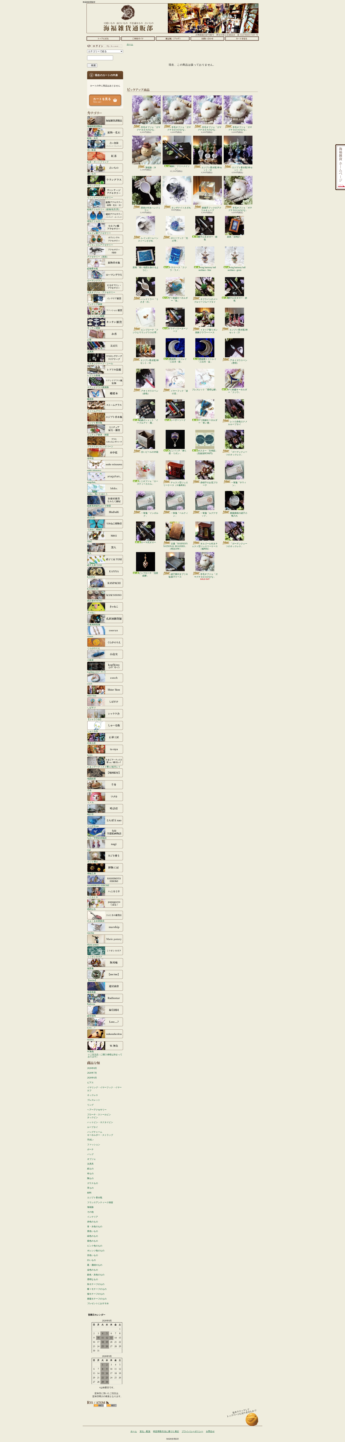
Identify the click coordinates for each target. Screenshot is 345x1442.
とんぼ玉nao (93, 826)
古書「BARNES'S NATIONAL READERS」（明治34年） (175, 546)
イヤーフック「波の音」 (179, 392)
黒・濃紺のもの (94, 1265)
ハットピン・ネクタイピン (100, 1122)
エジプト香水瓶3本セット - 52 (211, 168)
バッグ (90, 1154)
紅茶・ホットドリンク (98, 162)
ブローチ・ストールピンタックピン (99, 1116)
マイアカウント (104, 46)
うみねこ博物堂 (94, 529)
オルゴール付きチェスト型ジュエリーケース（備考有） (205, 546)
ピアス (90, 1082)
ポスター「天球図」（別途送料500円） (206, 451)
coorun (90, 636)
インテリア (92, 1217)
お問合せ (207, 38)
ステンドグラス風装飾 (98, 387)
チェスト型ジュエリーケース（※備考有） (175, 483)
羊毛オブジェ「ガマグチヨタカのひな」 (148, 128)
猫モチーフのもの (95, 1294)
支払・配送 (145, 1431)
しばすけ (91, 707)
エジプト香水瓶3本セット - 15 (242, 168)
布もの (90, 1173)
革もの (90, 1188)
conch (89, 684)
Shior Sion (91, 695)
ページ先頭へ (252, 1421)
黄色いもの (92, 1231)
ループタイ (92, 1127)
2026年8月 (92, 1068)
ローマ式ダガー (148, 542)
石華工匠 (91, 743)
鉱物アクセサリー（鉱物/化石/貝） (104, 209)
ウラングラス (93, 185)
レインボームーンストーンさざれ (148, 239)
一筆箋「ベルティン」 (179, 514)
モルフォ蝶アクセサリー (99, 233)
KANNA (91, 577)
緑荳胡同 (91, 1016)
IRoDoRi (91, 517)
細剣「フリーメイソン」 (180, 167)
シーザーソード (178, 420)
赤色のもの (92, 1221)
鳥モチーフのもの (95, 1284)
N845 (89, 541)
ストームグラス (94, 411)
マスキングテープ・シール (100, 363)
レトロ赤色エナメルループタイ (237, 422)
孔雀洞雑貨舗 (93, 624)
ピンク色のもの (94, 1245)
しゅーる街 (92, 731)
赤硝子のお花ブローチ (209, 483)
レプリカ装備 (93, 375)
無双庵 (90, 968)
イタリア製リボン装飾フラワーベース (206, 331)
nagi (89, 850)
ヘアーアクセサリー (97, 1109)
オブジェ (91, 1159)
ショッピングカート (242, 38)
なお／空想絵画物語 (97, 838)
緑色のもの (92, 1236)
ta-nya (89, 755)
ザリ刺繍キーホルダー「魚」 (178, 299)
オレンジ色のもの (95, 1250)
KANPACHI (92, 589)
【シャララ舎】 (94, 719)
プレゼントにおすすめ (98, 1303)
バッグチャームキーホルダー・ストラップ (100, 1133)
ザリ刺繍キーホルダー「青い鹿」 (207, 421)
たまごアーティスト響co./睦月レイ (103, 767)
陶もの (90, 1178)
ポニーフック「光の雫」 (179, 239)
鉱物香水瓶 (92, 268)
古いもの (91, 174)
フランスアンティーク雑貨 (100, 1202)
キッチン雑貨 (93, 328)
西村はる (91, 909)
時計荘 (90, 814)
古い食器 (91, 150)
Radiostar (91, 1004)
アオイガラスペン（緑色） (149, 392)
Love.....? (91, 1028)
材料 (89, 1192)
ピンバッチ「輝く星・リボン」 (178, 451)
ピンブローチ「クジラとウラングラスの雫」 (145, 331)
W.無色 (90, 1051)
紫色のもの (92, 1241)
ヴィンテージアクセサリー (100, 197)
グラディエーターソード (178, 329)
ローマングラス (94, 280)
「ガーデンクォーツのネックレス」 (236, 453)
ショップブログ (172, 38)
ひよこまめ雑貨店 (95, 921)
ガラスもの (92, 1183)
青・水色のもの (94, 1226)
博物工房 (91, 873)
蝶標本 (90, 399)
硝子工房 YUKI (94, 565)
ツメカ (90, 802)
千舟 (89, 790)
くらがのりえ (93, 648)
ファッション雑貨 (95, 316)
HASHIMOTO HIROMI (98, 885)
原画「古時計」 (234, 237)
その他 (90, 1212)
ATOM (111, 1405)
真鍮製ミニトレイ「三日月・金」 (206, 360)
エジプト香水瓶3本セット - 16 (149, 361)
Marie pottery (93, 944)
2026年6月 (92, 1077)
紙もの (90, 1168)
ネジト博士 (92, 861)
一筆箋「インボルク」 (149, 514)
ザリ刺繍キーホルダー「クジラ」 (237, 390)
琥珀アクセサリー (95, 221)
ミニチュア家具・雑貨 (98, 434)
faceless (90, 1039)
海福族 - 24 (150, 167)
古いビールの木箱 (149, 452)
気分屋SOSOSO (94, 601)
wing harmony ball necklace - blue (207, 268)
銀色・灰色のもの (95, 1274)
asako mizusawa (94, 470)
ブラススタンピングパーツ (100, 446)
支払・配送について (138, 38)
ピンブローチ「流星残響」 (148, 574)
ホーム (103, 38)
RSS (99, 1405)
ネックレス (92, 1095)
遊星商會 (91, 992)
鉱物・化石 (92, 138)
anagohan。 (92, 482)
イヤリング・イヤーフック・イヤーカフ (104, 1089)
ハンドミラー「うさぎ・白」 (149, 300)
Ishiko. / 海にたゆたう (97, 494)
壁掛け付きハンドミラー (150, 209)
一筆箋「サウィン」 (238, 483)
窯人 (89, 553)
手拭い (90, 1139)
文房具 (90, 351)
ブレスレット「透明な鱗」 (205, 389)
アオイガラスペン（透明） (238, 361)
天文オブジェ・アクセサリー (101, 292)
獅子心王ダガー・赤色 (237, 299)
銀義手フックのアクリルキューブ (211, 209)
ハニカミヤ (92, 897)
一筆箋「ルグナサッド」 (209, 514)
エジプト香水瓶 (94, 423)
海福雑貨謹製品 (94, 126)
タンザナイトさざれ (181, 207)
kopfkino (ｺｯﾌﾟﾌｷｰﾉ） (97, 672)
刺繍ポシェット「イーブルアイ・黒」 (147, 421)
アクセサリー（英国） (98, 257)
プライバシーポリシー (192, 1431)
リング (90, 1105)
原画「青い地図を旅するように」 (145, 268)
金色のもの (92, 1270)
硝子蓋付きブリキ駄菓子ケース (178, 575)
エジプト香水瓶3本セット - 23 (238, 331)
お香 (89, 340)
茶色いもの (92, 1255)
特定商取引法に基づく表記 (166, 1431)
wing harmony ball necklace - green (236, 268)
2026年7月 (92, 1073)
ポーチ (90, 1149)
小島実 (90, 660)
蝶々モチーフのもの (97, 1289)
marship (90, 933)
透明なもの (92, 1279)
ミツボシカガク (94, 956)
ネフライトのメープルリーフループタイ (206, 300)
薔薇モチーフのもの (97, 1299)
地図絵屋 (91, 778)
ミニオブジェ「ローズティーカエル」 (147, 482)
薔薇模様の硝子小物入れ (238, 514)
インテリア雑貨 (94, 304)
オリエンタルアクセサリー (100, 245)
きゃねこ (91, 612)
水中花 (90, 458)
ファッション (93, 1144)
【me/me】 (92, 980)
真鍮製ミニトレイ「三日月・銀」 (177, 360)
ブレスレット (93, 1100)
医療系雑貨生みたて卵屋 (99, 506)
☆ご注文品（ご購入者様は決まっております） (105, 1055)
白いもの (91, 1260)
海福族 (90, 1207)
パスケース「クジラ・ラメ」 (178, 268)
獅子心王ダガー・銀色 (207, 238)
